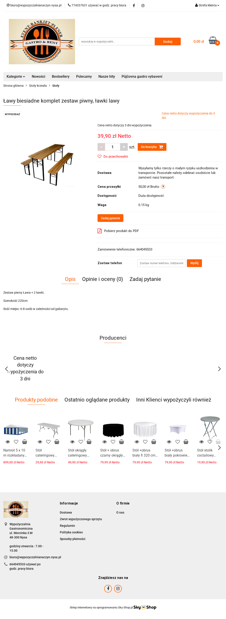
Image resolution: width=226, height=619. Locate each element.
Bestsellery (61, 76)
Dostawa (66, 512)
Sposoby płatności (72, 539)
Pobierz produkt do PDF (121, 231)
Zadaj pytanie (110, 218)
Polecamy (84, 76)
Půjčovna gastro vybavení (142, 76)
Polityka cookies (71, 532)
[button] (69, 503)
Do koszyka (149, 147)
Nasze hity (106, 76)
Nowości (38, 76)
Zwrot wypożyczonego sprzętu (81, 519)
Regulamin (67, 525)
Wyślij (194, 263)
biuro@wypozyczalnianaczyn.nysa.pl (35, 557)
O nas (120, 512)
